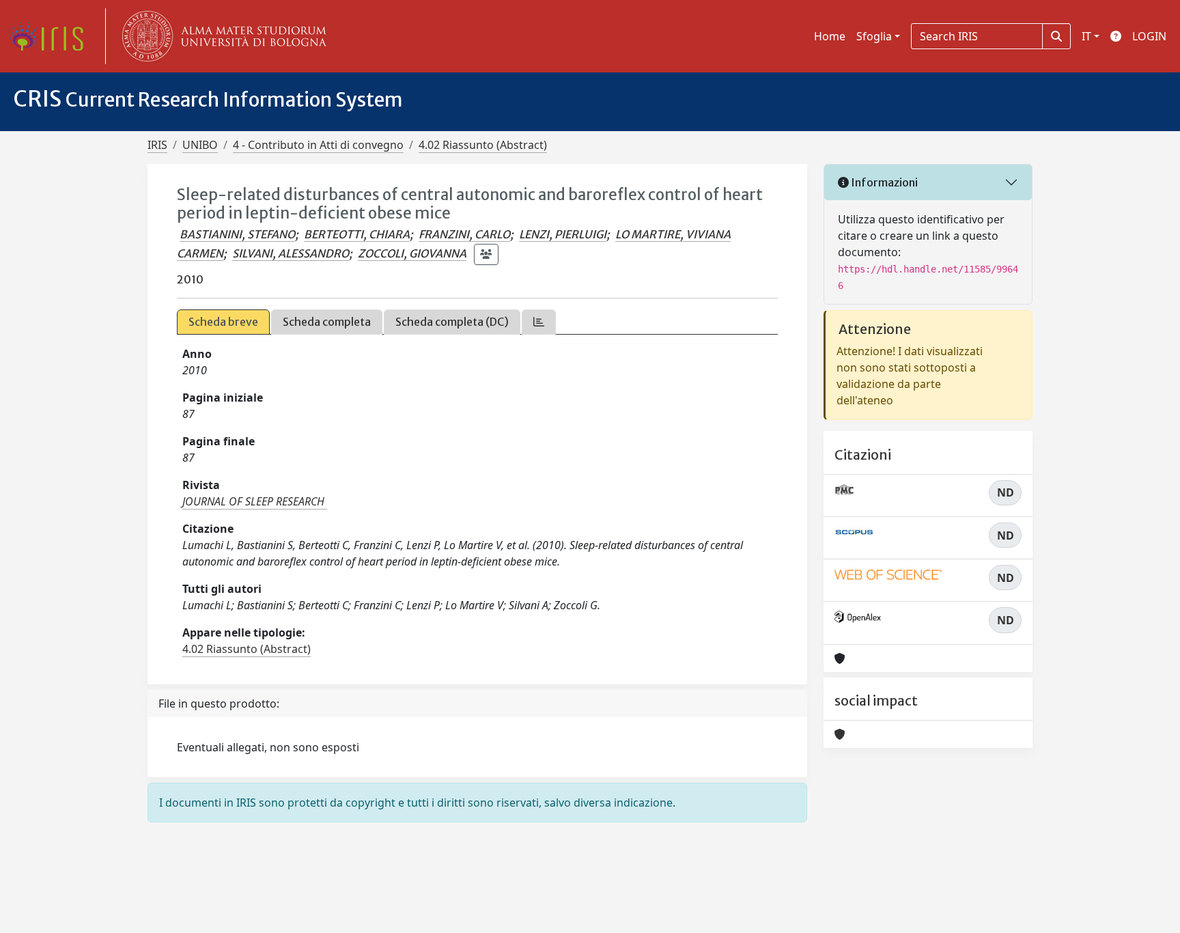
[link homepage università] (221, 36)
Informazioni (883, 182)
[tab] (539, 322)
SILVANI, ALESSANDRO (290, 253)
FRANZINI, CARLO (464, 234)
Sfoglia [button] (874, 36)
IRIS (157, 144)
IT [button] (1086, 36)
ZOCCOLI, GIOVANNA (412, 253)
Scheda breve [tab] (223, 322)
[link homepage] (51, 36)
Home (829, 36)
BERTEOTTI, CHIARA (357, 234)
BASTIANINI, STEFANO (237, 234)
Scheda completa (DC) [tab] (452, 322)
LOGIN (1149, 36)
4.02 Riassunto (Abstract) (483, 144)
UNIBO (200, 144)
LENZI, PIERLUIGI (562, 234)
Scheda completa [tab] (327, 322)
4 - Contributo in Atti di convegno (318, 144)
